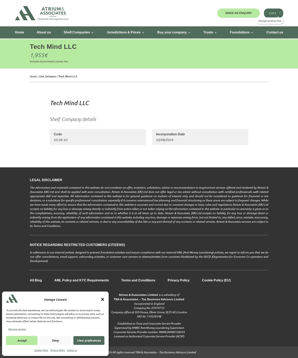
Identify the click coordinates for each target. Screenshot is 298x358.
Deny (55, 340)
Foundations (240, 32)
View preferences (89, 340)
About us (72, 350)
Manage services (17, 329)
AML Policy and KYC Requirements (81, 280)
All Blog (36, 280)
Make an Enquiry (238, 13)
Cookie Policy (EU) (216, 280)
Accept (22, 340)
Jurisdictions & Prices (123, 32)
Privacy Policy (57, 350)
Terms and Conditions (138, 280)
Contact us (274, 32)
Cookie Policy (41, 350)
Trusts (208, 32)
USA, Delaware (47, 76)
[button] (103, 299)
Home (19, 32)
